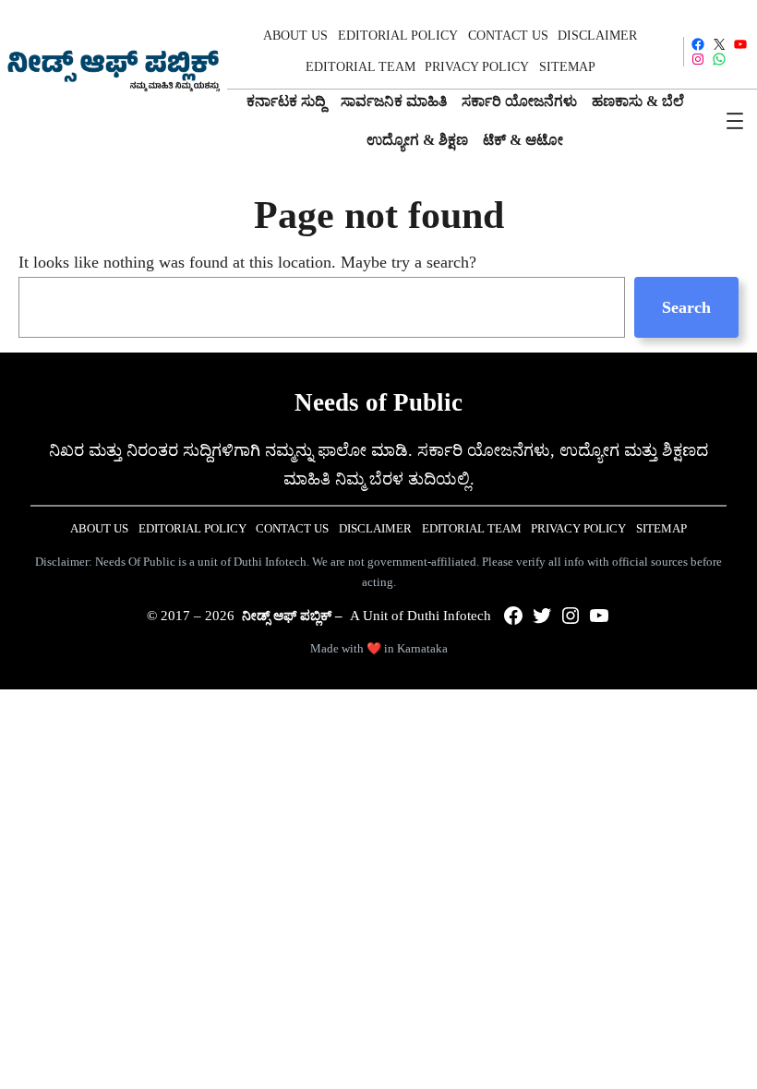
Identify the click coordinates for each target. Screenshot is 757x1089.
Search (686, 307)
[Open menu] (735, 121)
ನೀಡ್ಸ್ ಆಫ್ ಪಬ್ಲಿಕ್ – (292, 615)
